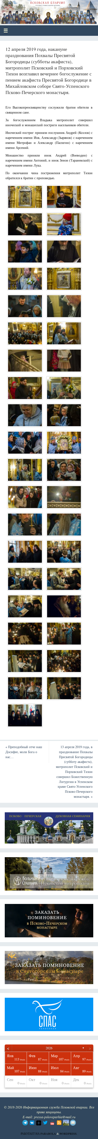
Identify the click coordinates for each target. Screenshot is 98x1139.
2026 (49, 1048)
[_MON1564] (25, 197)
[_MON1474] (64, 224)
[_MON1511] (25, 306)
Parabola (48, 1133)
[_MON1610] (25, 497)
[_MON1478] (64, 251)
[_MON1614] (64, 497)
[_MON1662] (25, 579)
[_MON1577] (64, 388)
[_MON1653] (64, 552)
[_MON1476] (25, 251)
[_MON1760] (25, 715)
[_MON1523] (64, 306)
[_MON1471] (25, 224)
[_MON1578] (25, 415)
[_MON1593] (64, 443)
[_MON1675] (64, 579)
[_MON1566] (64, 279)
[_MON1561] (64, 361)
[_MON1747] (64, 688)
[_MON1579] (64, 415)
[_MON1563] (25, 388)
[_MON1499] (25, 279)
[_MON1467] (64, 197)
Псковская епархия (38, 10)
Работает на (30, 1133)
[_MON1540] (25, 333)
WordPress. (68, 1133)
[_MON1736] (25, 634)
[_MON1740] (25, 661)
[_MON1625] (64, 524)
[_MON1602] (25, 470)
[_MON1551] (25, 361)
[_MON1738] (64, 634)
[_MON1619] (25, 524)
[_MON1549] (64, 333)
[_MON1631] (25, 552)
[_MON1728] (64, 606)
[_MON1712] (25, 606)
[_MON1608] (64, 470)
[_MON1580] (25, 443)
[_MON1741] (64, 661)
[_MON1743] (25, 688)
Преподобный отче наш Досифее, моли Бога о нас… (23, 752)
